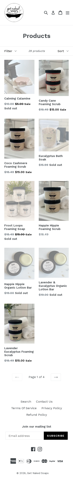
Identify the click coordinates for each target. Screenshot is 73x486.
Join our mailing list (36, 426)
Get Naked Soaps (38, 473)
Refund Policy (36, 415)
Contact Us (44, 401)
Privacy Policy (51, 408)
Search (26, 401)
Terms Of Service (24, 408)
